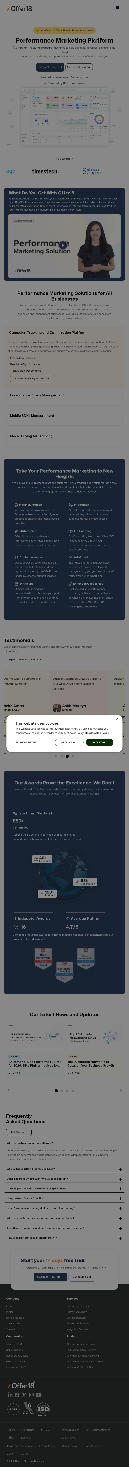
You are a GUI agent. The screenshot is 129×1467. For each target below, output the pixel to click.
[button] (27, 742)
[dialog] (64, 733)
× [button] (117, 719)
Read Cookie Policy (97, 733)
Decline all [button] (69, 742)
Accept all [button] (99, 742)
